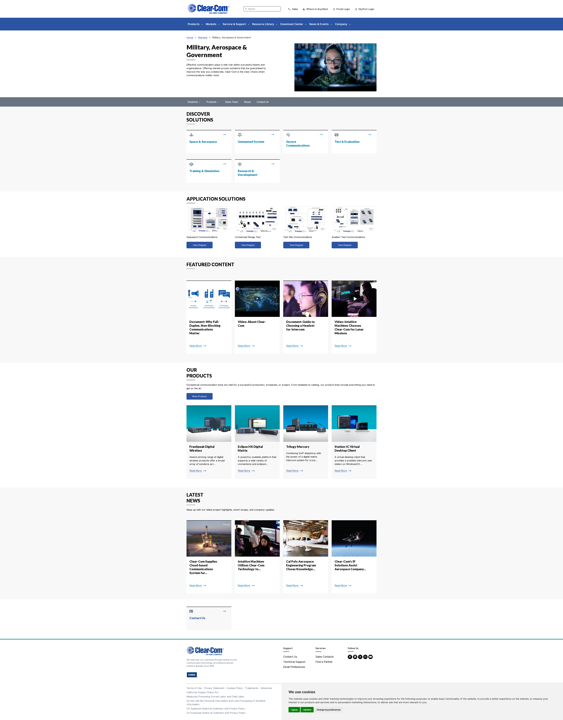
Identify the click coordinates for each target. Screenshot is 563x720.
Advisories (266, 688)
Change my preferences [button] (329, 709)
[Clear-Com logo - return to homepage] (208, 8)
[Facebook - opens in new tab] (350, 656)
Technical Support (294, 661)
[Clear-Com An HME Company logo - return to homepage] (205, 650)
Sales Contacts (325, 656)
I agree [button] (294, 709)
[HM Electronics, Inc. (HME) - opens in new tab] (192, 674)
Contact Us (263, 101)
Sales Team (231, 101)
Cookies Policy (235, 688)
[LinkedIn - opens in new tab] (355, 656)
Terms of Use (194, 688)
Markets (202, 37)
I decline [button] (307, 709)
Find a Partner (324, 661)
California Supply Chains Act (202, 692)
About (247, 101)
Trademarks (251, 688)
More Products (199, 396)
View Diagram (199, 245)
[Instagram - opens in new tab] (365, 656)
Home (189, 37)
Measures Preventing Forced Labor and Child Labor (215, 696)
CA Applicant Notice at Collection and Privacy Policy (215, 708)
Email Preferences (294, 666)
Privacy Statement (214, 688)
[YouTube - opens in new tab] (370, 656)
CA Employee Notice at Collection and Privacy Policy (215, 712)
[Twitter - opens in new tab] (360, 656)
